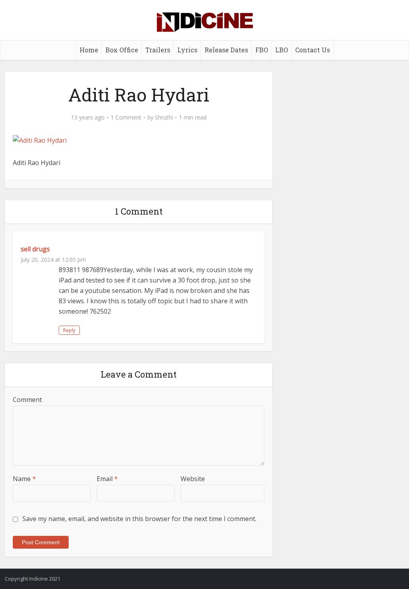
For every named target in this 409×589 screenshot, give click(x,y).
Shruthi (164, 117)
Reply (69, 330)
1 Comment (126, 117)
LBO (281, 50)
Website (193, 478)
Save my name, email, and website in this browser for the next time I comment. (139, 518)
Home (88, 50)
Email (107, 478)
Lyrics (187, 50)
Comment (27, 399)
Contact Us (312, 50)
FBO (261, 50)
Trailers (157, 50)
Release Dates (226, 50)
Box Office (121, 50)
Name (24, 478)
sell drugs (35, 249)
